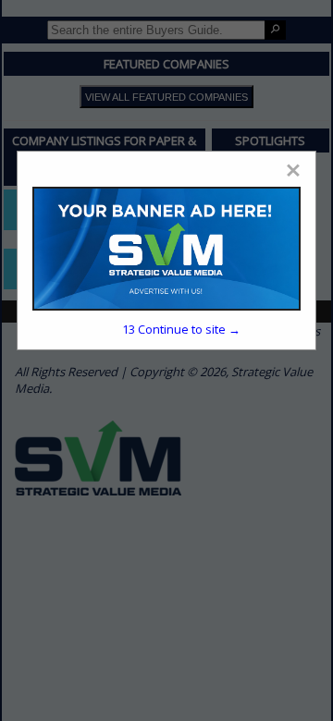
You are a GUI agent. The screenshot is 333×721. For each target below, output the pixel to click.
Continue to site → (181, 329)
